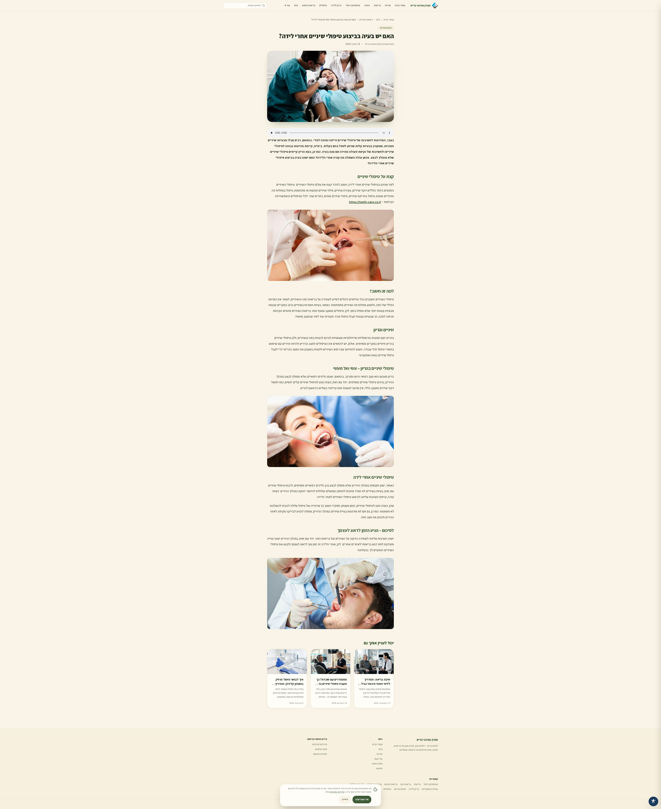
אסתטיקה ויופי (353, 5)
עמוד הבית (400, 5)
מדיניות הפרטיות (337, 792)
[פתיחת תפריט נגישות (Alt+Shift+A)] (653, 801)
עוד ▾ (287, 5)
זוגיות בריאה (400, 789)
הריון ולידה (336, 5)
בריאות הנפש (308, 5)
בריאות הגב (405, 784)
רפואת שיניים (366, 20)
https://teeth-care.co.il (365, 202)
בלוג (296, 5)
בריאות (377, 5)
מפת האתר (377, 763)
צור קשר (378, 759)
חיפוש (379, 768)
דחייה (345, 799)
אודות (388, 5)
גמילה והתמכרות (430, 789)
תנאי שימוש (321, 749)
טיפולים (323, 5)
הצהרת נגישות (320, 754)
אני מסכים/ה (362, 799)
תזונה (367, 5)
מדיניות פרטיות (319, 744)
